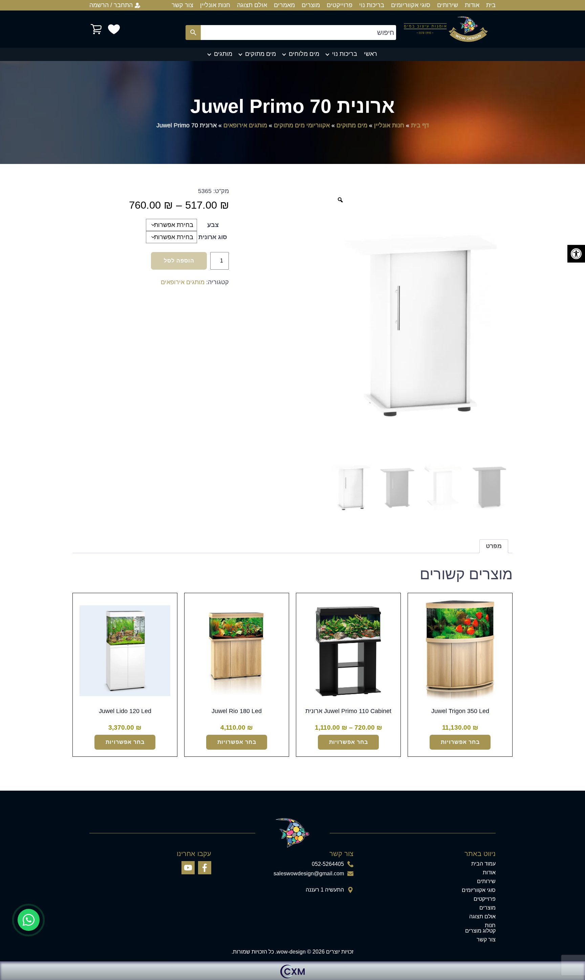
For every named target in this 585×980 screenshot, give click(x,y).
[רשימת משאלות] (114, 29)
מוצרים (311, 5)
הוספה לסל (179, 261)
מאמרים (284, 5)
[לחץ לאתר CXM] (292, 970)
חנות (490, 925)
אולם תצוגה (252, 5)
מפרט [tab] (494, 546)
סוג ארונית (212, 237)
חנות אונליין (215, 5)
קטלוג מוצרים (480, 931)
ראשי (370, 53)
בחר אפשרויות (460, 742)
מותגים (223, 53)
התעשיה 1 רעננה (325, 890)
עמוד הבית (483, 864)
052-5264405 (328, 864)
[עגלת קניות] (96, 29)
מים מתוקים (260, 53)
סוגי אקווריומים (410, 5)
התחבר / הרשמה (111, 5)
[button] (576, 254)
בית (491, 5)
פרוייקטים (339, 5)
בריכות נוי (371, 5)
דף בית (420, 125)
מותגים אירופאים (245, 125)
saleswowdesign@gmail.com (309, 873)
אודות (472, 5)
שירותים (447, 5)
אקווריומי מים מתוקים (302, 125)
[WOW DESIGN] (446, 29)
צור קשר (182, 5)
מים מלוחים (304, 53)
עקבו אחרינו (194, 853)
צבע (213, 225)
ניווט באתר (480, 853)
